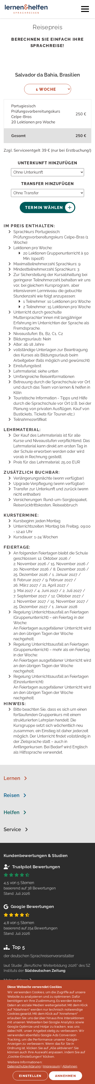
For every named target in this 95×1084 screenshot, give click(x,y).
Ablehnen (69, 1066)
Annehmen (65, 1076)
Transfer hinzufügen (47, 183)
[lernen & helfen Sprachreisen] (26, 15)
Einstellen (30, 1076)
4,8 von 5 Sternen (30, 928)
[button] (15, 778)
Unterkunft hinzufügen (47, 163)
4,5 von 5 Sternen (30, 888)
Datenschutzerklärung (24, 1066)
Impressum (51, 1066)
